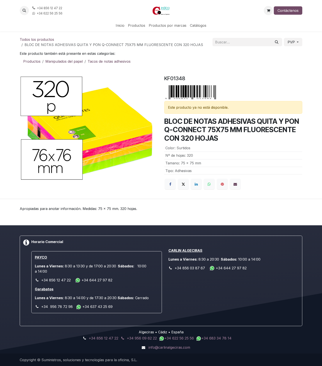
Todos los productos (37, 39)
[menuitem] (120, 25)
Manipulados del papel (64, 61)
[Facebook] (170, 184)
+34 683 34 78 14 (216, 338)
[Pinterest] (222, 184)
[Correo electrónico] (235, 184)
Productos (32, 61)
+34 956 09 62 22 (142, 338)
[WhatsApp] (209, 184)
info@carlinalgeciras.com (169, 347)
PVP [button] (292, 42)
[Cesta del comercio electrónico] (268, 10)
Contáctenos (288, 10)
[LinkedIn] (196, 184)
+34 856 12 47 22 (103, 338)
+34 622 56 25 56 (179, 338)
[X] (183, 184)
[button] (24, 10)
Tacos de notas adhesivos (109, 61)
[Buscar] (276, 42)
